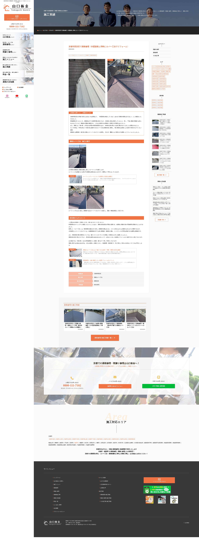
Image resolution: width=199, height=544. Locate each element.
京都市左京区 (155, 83)
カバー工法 (71, 55)
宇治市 (163, 88)
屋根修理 (155, 52)
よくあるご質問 (8, 89)
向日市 (168, 86)
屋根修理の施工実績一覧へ (104, 338)
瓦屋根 (153, 71)
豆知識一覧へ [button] (161, 219)
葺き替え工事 (162, 66)
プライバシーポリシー (10, 91)
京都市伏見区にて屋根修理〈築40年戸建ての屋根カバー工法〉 (165, 135)
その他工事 (156, 55)
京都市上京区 (163, 83)
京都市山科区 (163, 86)
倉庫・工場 (154, 73)
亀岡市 (153, 88)
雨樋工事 (168, 71)
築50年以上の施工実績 (157, 100)
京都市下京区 (155, 86)
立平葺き (168, 66)
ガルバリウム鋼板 (167, 68)
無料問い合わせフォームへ (115, 386)
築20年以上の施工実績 (157, 102)
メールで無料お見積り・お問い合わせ (17, 18)
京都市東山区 (163, 81)
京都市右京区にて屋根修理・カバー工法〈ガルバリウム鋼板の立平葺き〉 (165, 147)
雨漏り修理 (156, 49)
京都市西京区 (93, 55)
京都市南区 (154, 76)
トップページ (7, 87)
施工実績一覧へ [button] (161, 175)
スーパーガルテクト (80, 55)
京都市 (87, 55)
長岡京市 (159, 88)
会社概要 (21, 87)
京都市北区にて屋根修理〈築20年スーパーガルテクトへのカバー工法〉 (165, 141)
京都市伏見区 (162, 76)
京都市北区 (165, 73)
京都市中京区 (155, 78)
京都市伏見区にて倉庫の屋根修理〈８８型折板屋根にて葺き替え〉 (165, 129)
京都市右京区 (155, 81)
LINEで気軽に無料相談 (158, 386)
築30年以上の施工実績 (157, 105)
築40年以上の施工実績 (157, 107)
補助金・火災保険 (161, 71)
